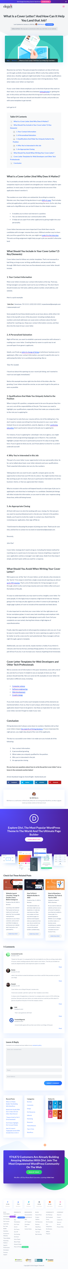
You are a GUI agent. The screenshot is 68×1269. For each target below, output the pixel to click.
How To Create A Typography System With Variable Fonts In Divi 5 (13, 1131)
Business (14, 60)
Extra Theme (17, 1239)
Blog (8, 60)
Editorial (29, 1115)
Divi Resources (31, 1112)
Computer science (18, 686)
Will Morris (41, 24)
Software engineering (19, 689)
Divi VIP (16, 1231)
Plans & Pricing (17, 1246)
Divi (15, 1214)
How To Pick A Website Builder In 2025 (33, 895)
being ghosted (45, 91)
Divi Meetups (49, 1214)
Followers (7, 1205)
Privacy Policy (60, 1227)
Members (18, 1205)
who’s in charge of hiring (30, 352)
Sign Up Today (34, 1172)
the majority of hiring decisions (32, 729)
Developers (6, 1250)
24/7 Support (28, 1222)
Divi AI (15, 1227)
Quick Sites (6, 1224)
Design (29, 1108)
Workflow (5, 1231)
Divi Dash (16, 1236)
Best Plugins (38, 1229)
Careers (59, 1217)
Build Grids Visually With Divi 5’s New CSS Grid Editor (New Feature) (13, 1112)
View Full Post (13, 933)
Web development (18, 692)
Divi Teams (16, 1229)
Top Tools (37, 1231)
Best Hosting (38, 1234)
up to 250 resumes (13, 583)
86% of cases (46, 200)
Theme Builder (6, 1238)
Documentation (28, 1214)
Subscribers (39, 1205)
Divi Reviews (49, 1229)
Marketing (30, 1118)
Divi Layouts (6, 1221)
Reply (60, 967)
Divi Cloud (16, 1224)
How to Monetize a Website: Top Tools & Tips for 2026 (55, 895)
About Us (59, 1214)
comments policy (36, 1045)
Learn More (45, 1)
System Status (28, 1229)
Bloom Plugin (17, 1241)
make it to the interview (50, 235)
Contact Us (59, 1219)
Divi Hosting (17, 1234)
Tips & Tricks (30, 1129)
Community (30, 1105)
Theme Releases (31, 1125)
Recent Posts (38, 1214)
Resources (30, 1122)
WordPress (30, 1132)
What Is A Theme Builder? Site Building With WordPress (12, 1104)
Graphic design (17, 695)
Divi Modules (6, 1219)
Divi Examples (49, 1222)
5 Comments (49, 24)
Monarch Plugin (17, 1244)
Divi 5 (15, 1217)
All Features (6, 1216)
